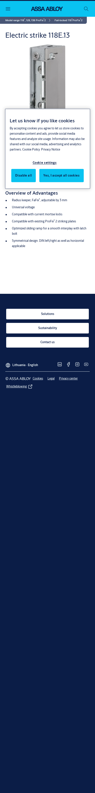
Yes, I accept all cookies (61, 175)
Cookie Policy (31, 149)
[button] (68, 20)
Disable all (23, 175)
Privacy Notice (50, 149)
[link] (28, 20)
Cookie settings (45, 162)
